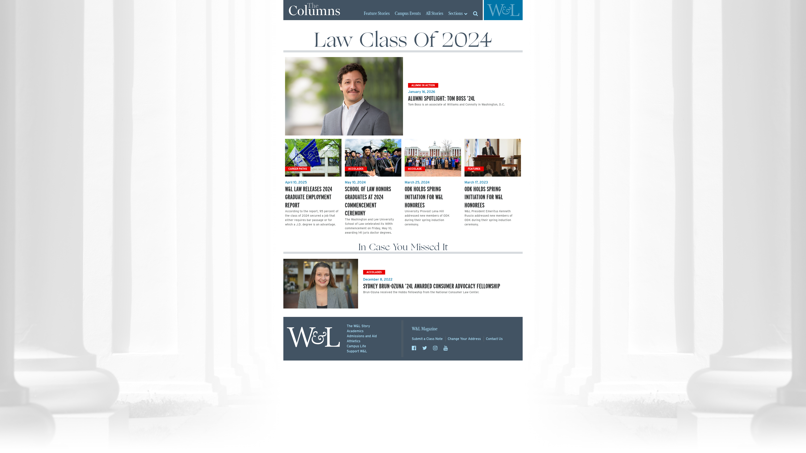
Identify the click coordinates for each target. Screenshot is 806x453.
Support (357, 351)
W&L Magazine (424, 329)
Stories (377, 13)
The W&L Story (358, 326)
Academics (355, 331)
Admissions (362, 336)
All (434, 13)
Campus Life (356, 346)
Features (474, 168)
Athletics (353, 341)
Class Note (427, 339)
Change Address (464, 339)
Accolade (415, 168)
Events (408, 13)
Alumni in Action (423, 85)
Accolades (356, 168)
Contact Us (494, 339)
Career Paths (297, 168)
